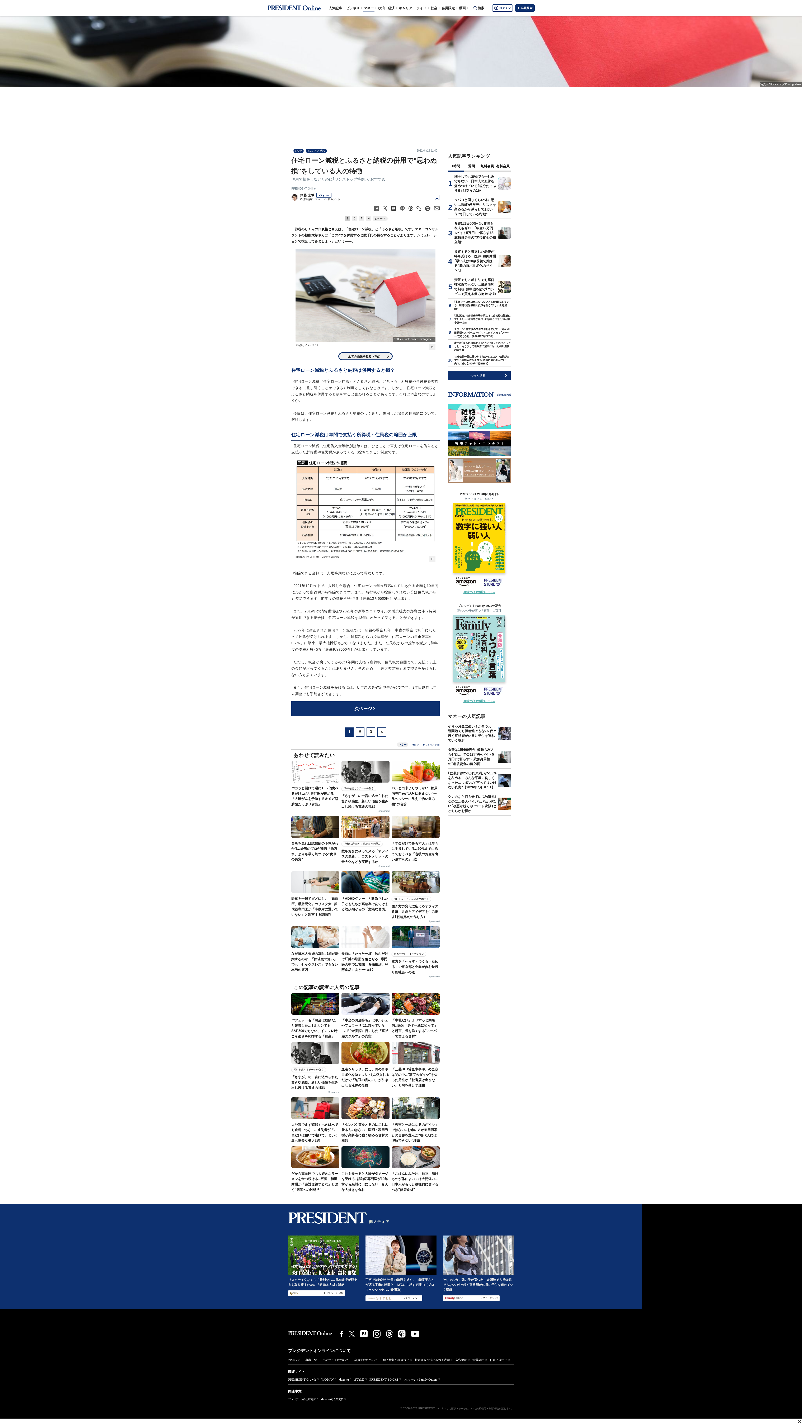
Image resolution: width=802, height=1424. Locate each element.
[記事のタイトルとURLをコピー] (418, 208)
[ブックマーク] (437, 197)
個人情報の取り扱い (396, 1360)
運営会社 (478, 1360)
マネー (369, 8)
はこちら (479, 592)
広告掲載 (461, 1360)
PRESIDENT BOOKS (383, 1379)
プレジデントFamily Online (420, 1379)
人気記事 (335, 8)
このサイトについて (335, 1360)
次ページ (380, 218)
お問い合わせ (498, 1360)
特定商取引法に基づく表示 (432, 1360)
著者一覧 (311, 1360)
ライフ (421, 8)
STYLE (359, 1379)
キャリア (405, 8)
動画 (462, 8)
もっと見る (478, 375)
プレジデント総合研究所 (302, 1399)
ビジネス (353, 8)
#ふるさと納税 (316, 150)
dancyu (344, 1379)
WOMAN (327, 1379)
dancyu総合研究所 (332, 1399)
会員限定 (448, 8)
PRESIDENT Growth (302, 1379)
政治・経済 (386, 8)
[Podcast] (402, 1334)
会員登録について (366, 1360)
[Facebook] (341, 1334)
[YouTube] (415, 1334)
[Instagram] (377, 1334)
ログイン (505, 8)
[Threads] (389, 1334)
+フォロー (324, 195)
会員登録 (527, 8)
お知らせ (294, 1360)
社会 (434, 8)
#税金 (298, 150)
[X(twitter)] (352, 1334)
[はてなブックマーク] (364, 1333)
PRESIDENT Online (303, 188)
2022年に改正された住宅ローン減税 (323, 630)
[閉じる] (799, 1421)
